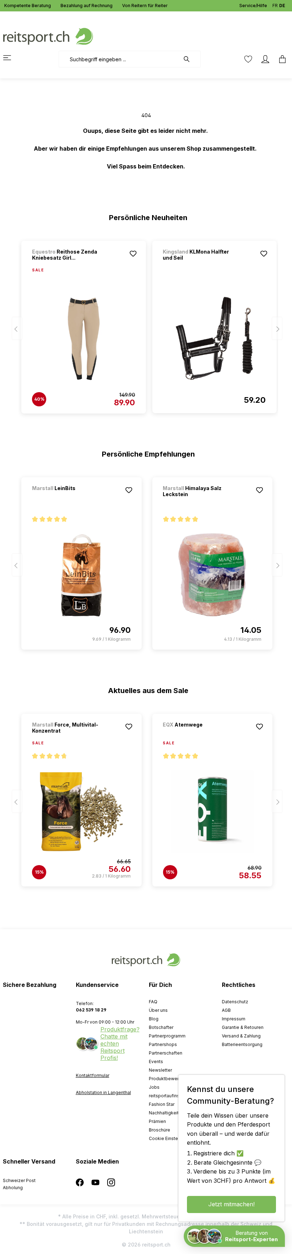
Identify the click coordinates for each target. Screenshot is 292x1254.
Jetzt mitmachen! (231, 1204)
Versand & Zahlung (241, 1036)
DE (282, 5)
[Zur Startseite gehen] (48, 36)
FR (275, 5)
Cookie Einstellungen (171, 1138)
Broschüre (159, 1130)
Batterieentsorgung (242, 1044)
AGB (226, 1010)
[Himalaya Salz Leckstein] (212, 575)
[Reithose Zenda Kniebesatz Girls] (83, 338)
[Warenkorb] (280, 59)
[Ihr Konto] (265, 59)
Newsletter (160, 1070)
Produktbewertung (168, 1078)
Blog (153, 1018)
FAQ (153, 1001)
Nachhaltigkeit (164, 1112)
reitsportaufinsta (166, 1095)
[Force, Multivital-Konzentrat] (81, 811)
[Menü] (11, 58)
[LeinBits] (69, 497)
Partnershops (163, 1044)
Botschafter (161, 1027)
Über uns (158, 1010)
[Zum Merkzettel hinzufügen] (133, 253)
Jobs (154, 1087)
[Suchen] (190, 59)
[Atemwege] (200, 734)
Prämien (157, 1121)
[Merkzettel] (248, 59)
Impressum (233, 1018)
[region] (146, 323)
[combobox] (119, 59)
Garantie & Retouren (243, 1027)
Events (156, 1061)
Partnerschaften (165, 1053)
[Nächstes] (277, 328)
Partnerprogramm (167, 1036)
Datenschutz (235, 1001)
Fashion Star (161, 1104)
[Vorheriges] (17, 328)
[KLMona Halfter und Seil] (214, 338)
